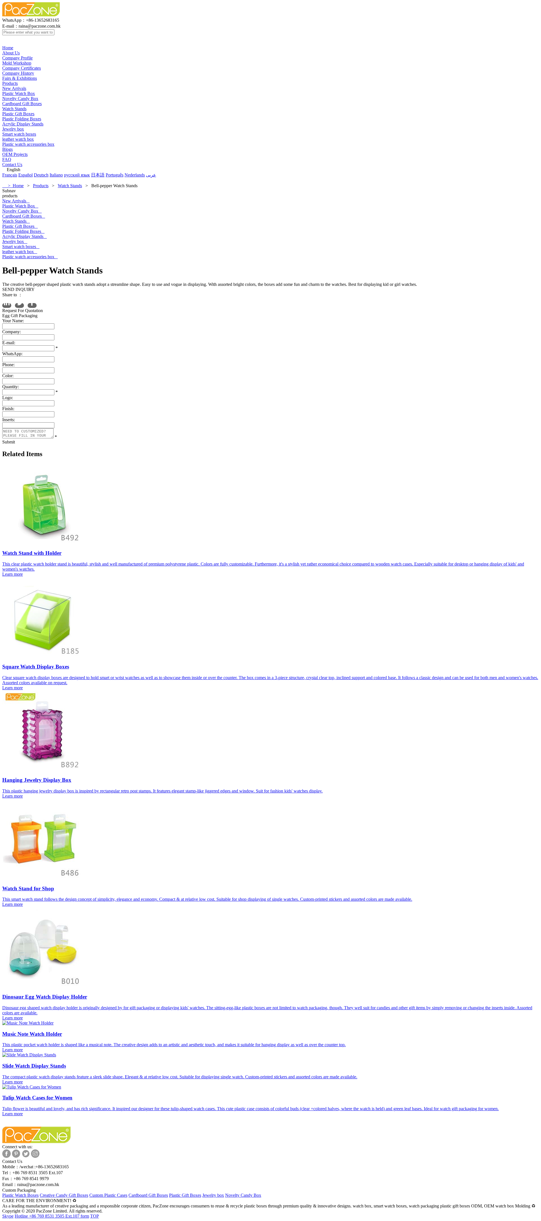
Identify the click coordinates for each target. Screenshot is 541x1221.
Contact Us (12, 164)
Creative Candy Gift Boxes (64, 1195)
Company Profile (17, 58)
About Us (11, 52)
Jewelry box (13, 129)
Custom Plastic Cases (108, 1195)
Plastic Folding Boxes (21, 118)
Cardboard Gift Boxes (22, 103)
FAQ (6, 159)
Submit (8, 442)
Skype (8, 1216)
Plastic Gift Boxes (18, 113)
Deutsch (41, 175)
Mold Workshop (16, 63)
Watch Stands (14, 108)
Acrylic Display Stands (22, 124)
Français (9, 175)
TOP (94, 1216)
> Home (13, 185)
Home (7, 47)
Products (10, 83)
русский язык (77, 175)
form (85, 1216)
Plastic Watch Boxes (20, 1195)
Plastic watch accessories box (28, 144)
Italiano (56, 175)
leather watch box (18, 139)
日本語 (98, 175)
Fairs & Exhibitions (19, 78)
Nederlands (135, 175)
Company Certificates (21, 68)
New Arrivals (14, 88)
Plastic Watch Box (18, 93)
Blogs (7, 149)
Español (25, 175)
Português (114, 175)
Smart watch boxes (19, 134)
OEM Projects (15, 154)
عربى (151, 175)
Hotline (47, 1216)
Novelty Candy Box (20, 98)
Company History (18, 73)
